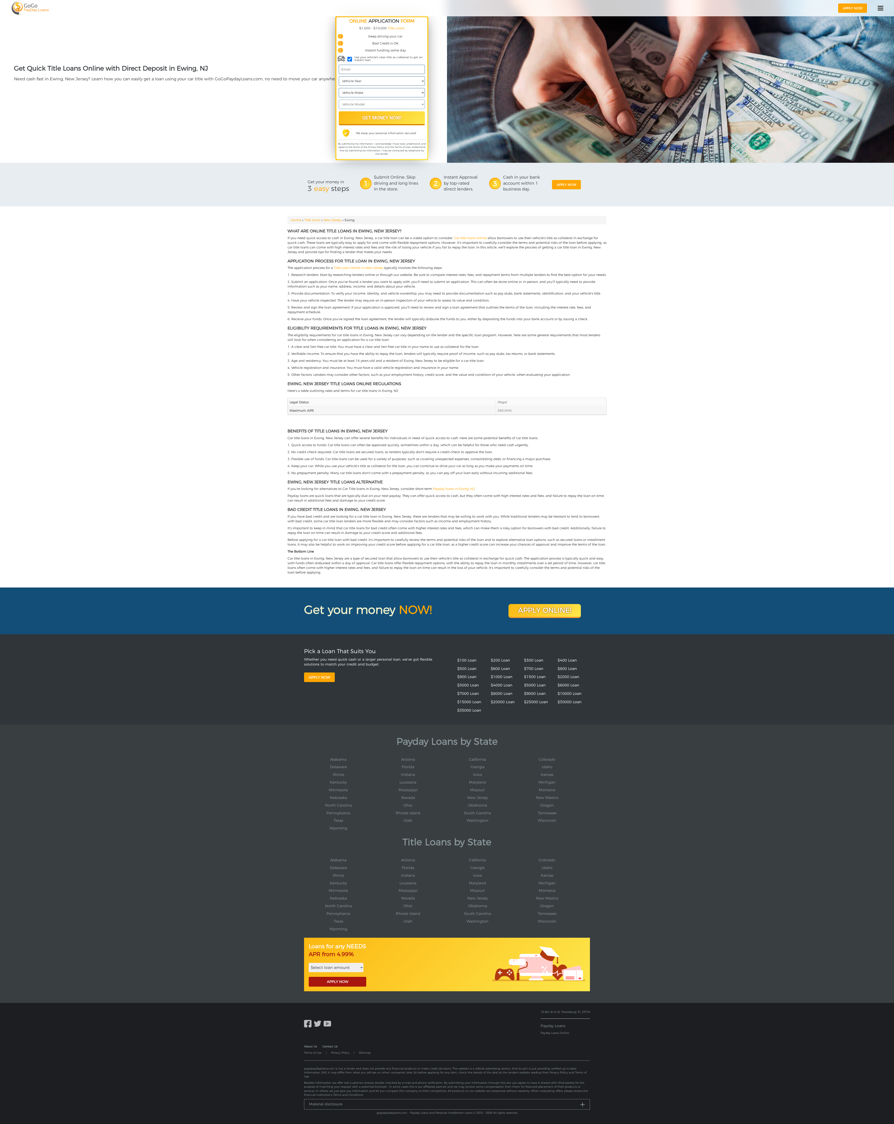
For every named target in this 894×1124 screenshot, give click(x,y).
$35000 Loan (469, 710)
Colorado (547, 759)
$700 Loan (533, 668)
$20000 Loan (503, 702)
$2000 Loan (568, 677)
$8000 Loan (501, 693)
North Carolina (338, 805)
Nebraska (338, 797)
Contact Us (330, 1046)
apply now (852, 8)
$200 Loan (500, 660)
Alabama (338, 759)
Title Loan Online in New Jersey (358, 268)
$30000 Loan (570, 702)
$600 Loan (500, 668)
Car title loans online (470, 238)
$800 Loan (567, 668)
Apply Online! (544, 610)
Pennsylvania (338, 813)
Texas (338, 820)
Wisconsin (547, 820)
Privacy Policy (376, 147)
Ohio (407, 805)
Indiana (408, 774)
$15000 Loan (469, 702)
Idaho (547, 767)
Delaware (338, 767)
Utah (407, 820)
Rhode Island (408, 813)
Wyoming (338, 828)
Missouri (477, 790)
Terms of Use (402, 147)
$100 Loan (467, 660)
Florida (408, 767)
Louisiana (408, 782)
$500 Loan (467, 668)
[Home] (30, 8)
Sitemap (365, 1052)
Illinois (338, 774)
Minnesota (338, 790)
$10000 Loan (570, 693)
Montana (547, 790)
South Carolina (477, 813)
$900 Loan (467, 677)
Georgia (477, 767)
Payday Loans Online (555, 1033)
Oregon (547, 805)
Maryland (477, 782)
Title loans (312, 220)
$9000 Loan (535, 693)
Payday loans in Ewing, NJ (453, 489)
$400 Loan (567, 660)
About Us (310, 1046)
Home (296, 220)
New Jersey (332, 220)
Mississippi (408, 790)
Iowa (477, 774)
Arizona (408, 759)
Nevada (408, 797)
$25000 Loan (536, 702)
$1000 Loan (501, 677)
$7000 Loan (468, 693)
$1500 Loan (535, 677)
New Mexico (547, 797)
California (477, 759)
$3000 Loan (468, 685)
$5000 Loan (535, 685)
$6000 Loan (568, 685)
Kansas (547, 774)
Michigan (546, 782)
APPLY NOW (337, 981)
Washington (477, 820)
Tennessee (547, 813)
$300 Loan (533, 660)
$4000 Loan (501, 685)
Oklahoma (477, 805)
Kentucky (338, 782)
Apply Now (319, 677)
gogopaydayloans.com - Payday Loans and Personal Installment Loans (424, 1112)
